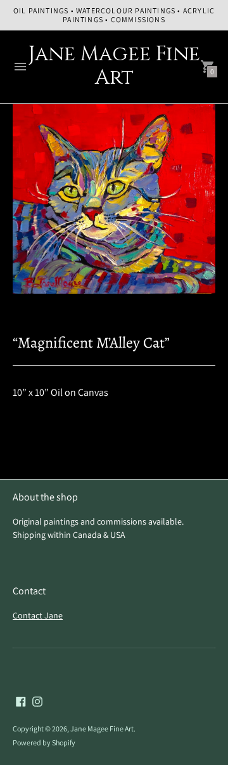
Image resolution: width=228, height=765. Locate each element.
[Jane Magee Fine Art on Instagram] (37, 700)
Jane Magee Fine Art (102, 728)
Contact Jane (38, 615)
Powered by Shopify (44, 742)
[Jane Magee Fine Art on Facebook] (21, 700)
